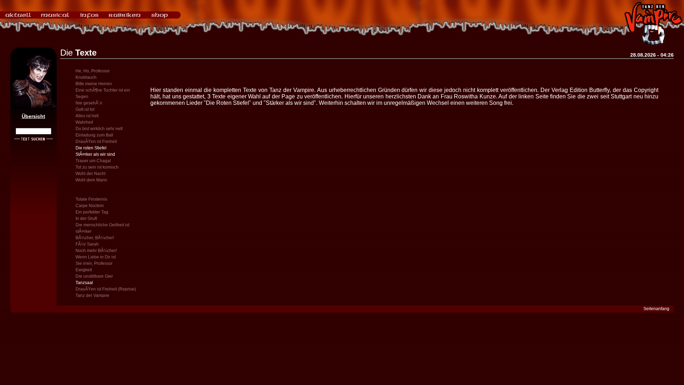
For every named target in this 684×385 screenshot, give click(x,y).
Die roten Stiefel (91, 147)
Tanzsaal (84, 282)
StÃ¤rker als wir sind (95, 154)
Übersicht (33, 116)
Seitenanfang (656, 308)
